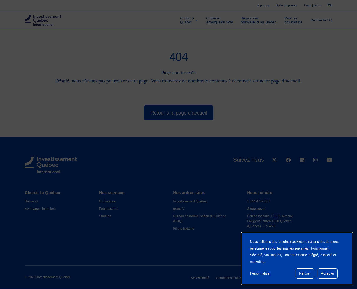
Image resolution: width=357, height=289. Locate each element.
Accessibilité (200, 278)
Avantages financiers (40, 208)
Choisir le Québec (42, 192)
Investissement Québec (190, 201)
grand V (179, 208)
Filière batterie (183, 228)
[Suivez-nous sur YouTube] (329, 171)
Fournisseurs (108, 208)
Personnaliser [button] (260, 273)
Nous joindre (259, 192)
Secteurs (31, 201)
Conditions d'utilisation (232, 278)
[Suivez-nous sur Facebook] (288, 171)
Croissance (107, 201)
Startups (105, 216)
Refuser (305, 273)
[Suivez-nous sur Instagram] (315, 171)
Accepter (327, 273)
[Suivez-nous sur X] (274, 171)
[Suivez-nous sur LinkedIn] (302, 171)
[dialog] (297, 258)
